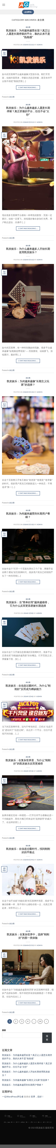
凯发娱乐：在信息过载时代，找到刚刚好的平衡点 (28, 850)
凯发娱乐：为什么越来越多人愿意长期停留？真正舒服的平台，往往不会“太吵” (28, 111)
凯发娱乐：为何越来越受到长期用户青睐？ (28, 515)
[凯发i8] (28, 5)
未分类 (28, 27)
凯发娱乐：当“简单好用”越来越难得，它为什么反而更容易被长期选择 (28, 604)
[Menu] (3, 4)
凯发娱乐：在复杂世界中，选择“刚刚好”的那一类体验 (28, 936)
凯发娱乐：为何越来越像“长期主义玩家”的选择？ (28, 383)
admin (39, 45)
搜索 (4, 1030)
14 (40, 1021)
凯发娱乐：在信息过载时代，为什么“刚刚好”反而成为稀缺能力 (28, 687)
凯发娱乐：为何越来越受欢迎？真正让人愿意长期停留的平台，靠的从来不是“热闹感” (28, 34)
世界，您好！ (37, 1096)
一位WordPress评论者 (13, 1096)
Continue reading (28, 87)
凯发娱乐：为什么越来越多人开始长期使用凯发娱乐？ (28, 250)
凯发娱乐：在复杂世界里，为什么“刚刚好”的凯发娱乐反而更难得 (28, 762)
